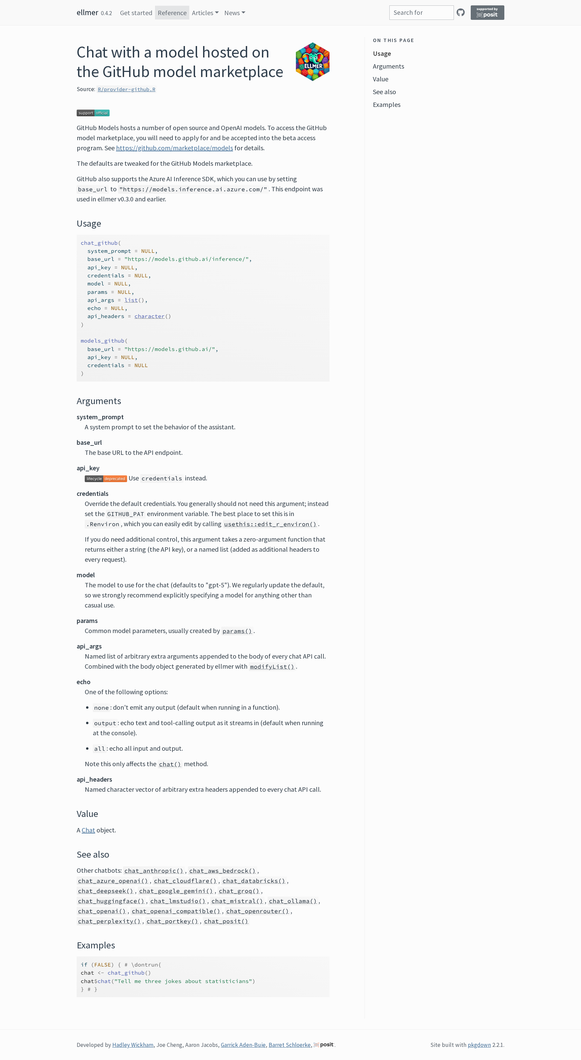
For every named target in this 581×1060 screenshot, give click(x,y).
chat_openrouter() (257, 911)
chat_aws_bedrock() (222, 870)
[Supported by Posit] (487, 12)
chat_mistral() (237, 901)
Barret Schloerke (290, 1045)
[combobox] (421, 12)
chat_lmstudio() (178, 901)
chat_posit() (226, 921)
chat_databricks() (254, 881)
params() (237, 631)
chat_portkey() (172, 921)
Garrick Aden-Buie (243, 1045)
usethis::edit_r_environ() (270, 524)
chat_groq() (239, 891)
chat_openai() (102, 911)
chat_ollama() (293, 901)
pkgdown (479, 1045)
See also (384, 91)
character (149, 316)
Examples (386, 104)
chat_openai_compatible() (176, 911)
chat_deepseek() (105, 891)
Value (380, 79)
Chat (88, 830)
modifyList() (272, 666)
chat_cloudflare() (185, 881)
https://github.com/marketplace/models (174, 148)
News (232, 12)
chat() (170, 764)
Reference (172, 12)
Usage (382, 53)
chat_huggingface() (111, 901)
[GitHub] (460, 12)
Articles (202, 12)
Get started (136, 12)
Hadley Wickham (132, 1045)
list (131, 300)
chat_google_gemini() (176, 891)
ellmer (87, 12)
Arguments (388, 66)
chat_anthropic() (154, 870)
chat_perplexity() (109, 921)
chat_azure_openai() (113, 881)
